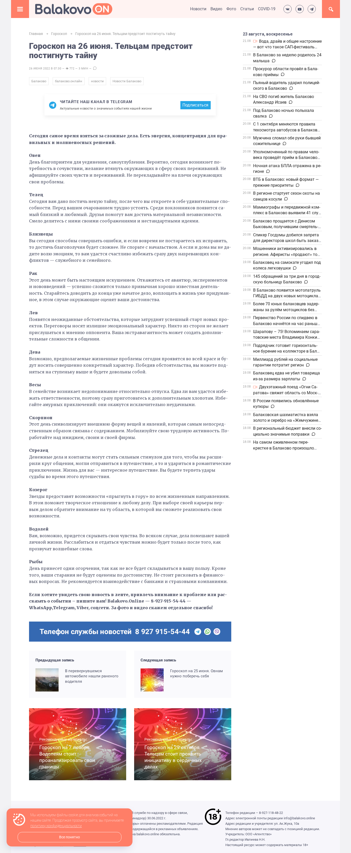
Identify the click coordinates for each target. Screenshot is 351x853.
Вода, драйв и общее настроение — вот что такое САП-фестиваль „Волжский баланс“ (287, 47)
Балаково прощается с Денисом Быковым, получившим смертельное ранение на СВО (285, 227)
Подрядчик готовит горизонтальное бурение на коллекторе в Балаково (286, 351)
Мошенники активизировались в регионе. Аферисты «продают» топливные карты (287, 254)
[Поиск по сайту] (331, 9)
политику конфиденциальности (56, 826)
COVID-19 (266, 8)
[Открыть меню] (20, 9)
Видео (216, 8)
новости (97, 81)
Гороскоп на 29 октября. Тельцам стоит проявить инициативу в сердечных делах (173, 756)
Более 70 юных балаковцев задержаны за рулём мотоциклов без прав (286, 309)
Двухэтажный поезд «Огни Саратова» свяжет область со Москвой (285, 392)
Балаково (38, 81)
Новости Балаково (127, 81)
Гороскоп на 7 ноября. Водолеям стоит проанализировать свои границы (67, 756)
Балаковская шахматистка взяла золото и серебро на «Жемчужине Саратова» (285, 420)
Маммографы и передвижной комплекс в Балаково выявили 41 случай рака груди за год (286, 213)
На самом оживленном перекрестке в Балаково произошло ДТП (283, 448)
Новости (198, 8)
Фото (231, 8)
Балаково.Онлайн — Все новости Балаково (73, 9)
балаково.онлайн (68, 81)
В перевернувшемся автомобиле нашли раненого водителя (91, 676)
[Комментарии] (273, 61)
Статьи (247, 8)
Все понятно (69, 837)
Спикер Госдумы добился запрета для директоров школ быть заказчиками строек (286, 240)
